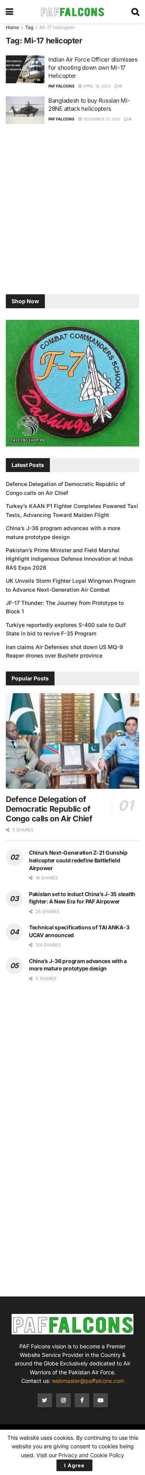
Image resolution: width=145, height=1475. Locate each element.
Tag (29, 27)
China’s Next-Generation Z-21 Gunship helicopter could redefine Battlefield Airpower (78, 860)
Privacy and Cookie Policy (91, 1455)
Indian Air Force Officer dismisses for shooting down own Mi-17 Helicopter (93, 67)
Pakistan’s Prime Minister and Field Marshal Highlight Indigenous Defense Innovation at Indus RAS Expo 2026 (69, 559)
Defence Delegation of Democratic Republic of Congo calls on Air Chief (49, 809)
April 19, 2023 (96, 86)
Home (12, 27)
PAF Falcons (61, 86)
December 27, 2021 (101, 119)
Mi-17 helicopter (57, 27)
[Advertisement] (72, 210)
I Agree (74, 1465)
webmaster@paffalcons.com (88, 1380)
